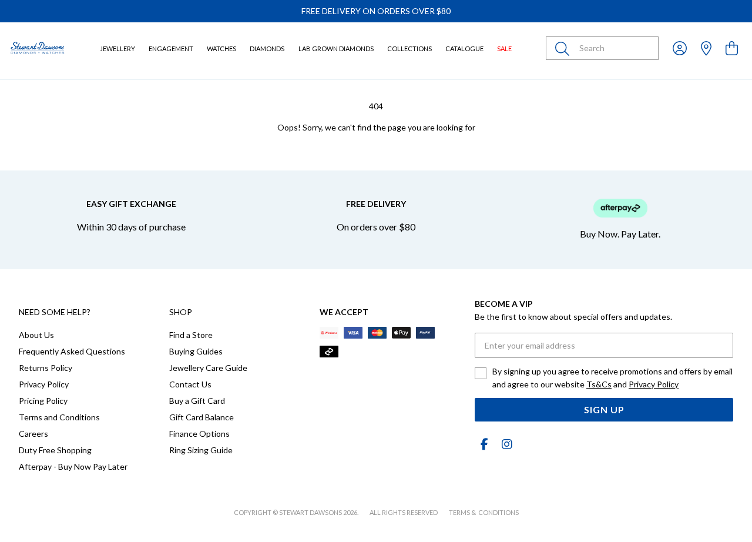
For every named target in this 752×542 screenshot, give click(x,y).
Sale (504, 48)
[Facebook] (484, 444)
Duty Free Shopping (55, 450)
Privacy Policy (44, 384)
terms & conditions (484, 512)
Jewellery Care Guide (208, 368)
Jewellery (117, 48)
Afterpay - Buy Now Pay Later (73, 466)
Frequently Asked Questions (72, 351)
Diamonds (267, 48)
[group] (376, 11)
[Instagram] (504, 444)
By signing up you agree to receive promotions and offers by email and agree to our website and (612, 377)
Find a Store (191, 335)
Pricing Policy (43, 401)
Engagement (171, 48)
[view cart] (732, 47)
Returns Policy (45, 368)
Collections (409, 48)
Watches (221, 48)
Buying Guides (196, 351)
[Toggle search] (564, 48)
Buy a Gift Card (197, 401)
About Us (36, 335)
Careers (33, 434)
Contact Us (190, 384)
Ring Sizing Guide (201, 450)
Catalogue (464, 48)
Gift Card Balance (201, 417)
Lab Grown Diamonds (336, 48)
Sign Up (604, 409)
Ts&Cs (599, 384)
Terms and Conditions (59, 417)
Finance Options (199, 434)
